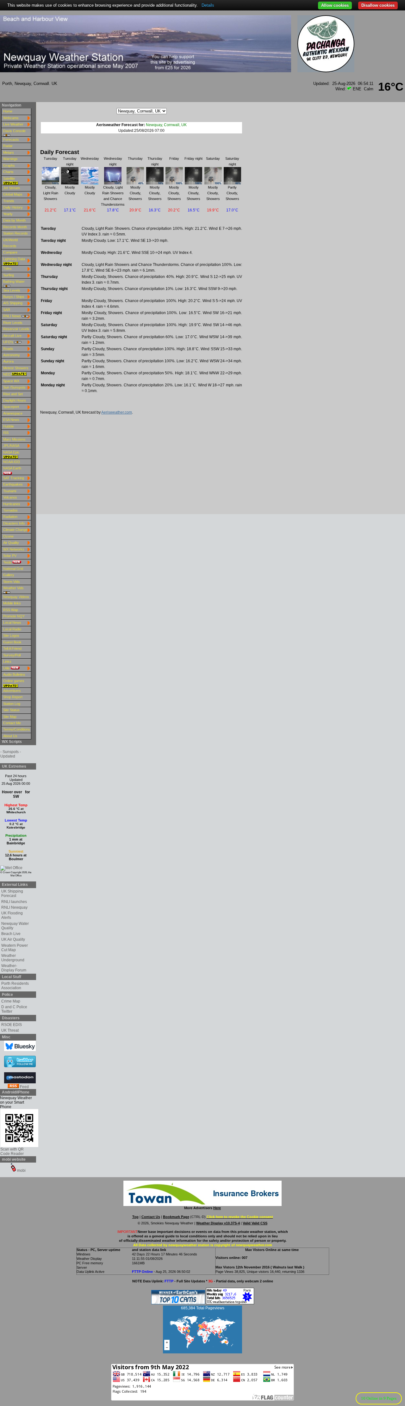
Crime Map (10, 1001)
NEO (7, 374)
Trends (8, 201)
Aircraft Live (12, 336)
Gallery (8, 575)
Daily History (13, 207)
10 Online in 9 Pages (378, 1398)
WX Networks (13, 549)
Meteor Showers (15, 368)
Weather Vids (13, 588)
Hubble (8, 426)
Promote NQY (14, 616)
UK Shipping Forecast (12, 893)
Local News (12, 622)
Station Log (11, 704)
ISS (6, 433)
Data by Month (14, 220)
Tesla (7, 562)
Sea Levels (11, 290)
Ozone (8, 536)
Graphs (9, 165)
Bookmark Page (176, 1217)
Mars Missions (14, 439)
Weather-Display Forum (13, 968)
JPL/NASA (11, 446)
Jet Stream (11, 188)
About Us (10, 736)
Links (7, 661)
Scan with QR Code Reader (12, 1151)
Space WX (11, 381)
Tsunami (9, 491)
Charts (8, 172)
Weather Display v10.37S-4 (218, 1223)
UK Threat (10, 1030)
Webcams (11, 118)
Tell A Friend (12, 648)
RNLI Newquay (14, 907)
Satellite (9, 178)
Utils (7, 668)
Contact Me (12, 723)
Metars (8, 152)
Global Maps (12, 194)
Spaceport (11, 407)
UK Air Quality (13, 939)
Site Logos (11, 635)
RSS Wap (10, 610)
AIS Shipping (12, 303)
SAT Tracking (13, 478)
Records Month (15, 227)
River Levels (12, 323)
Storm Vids (11, 582)
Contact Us (150, 1217)
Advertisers (12, 691)
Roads (8, 349)
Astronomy (11, 355)
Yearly (8, 214)
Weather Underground (12, 957)
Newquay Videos (16, 597)
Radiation (10, 517)
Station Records (15, 233)
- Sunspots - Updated (10, 754)
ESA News (11, 420)
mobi (21, 1170)
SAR (6, 310)
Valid (247, 1223)
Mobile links (12, 603)
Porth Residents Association (15, 985)
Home (7, 111)
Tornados (10, 510)
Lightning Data (14, 259)
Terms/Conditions (16, 729)
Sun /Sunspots (14, 387)
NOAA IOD (11, 462)
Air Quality (11, 543)
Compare (10, 252)
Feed (24, 1087)
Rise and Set (13, 394)
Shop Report (12, 697)
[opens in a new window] (14, 868)
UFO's (8, 342)
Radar (8, 146)
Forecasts (11, 139)
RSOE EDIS (11, 1024)
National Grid (13, 569)
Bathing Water (14, 281)
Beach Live (11, 934)
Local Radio (12, 629)
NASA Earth (12, 468)
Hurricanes (11, 504)
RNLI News (12, 316)
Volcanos (10, 497)
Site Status (11, 710)
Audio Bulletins (14, 674)
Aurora (8, 361)
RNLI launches (14, 902)
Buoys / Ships (13, 297)
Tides (7, 268)
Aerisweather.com (116, 412)
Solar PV (9, 556)
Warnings (10, 159)
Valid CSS (259, 1223)
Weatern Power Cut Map (14, 947)
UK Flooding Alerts (12, 915)
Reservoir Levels (16, 329)
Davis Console (14, 131)
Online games (13, 681)
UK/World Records (10, 243)
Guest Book (12, 642)
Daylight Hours (14, 400)
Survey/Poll (12, 655)
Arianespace (12, 413)
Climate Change (15, 530)
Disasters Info (14, 523)
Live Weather (13, 124)
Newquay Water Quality (15, 925)
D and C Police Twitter (14, 1009)
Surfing (8, 275)
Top (135, 1217)
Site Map (9, 717)
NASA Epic (11, 452)
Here (217, 1208)
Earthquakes (13, 484)
